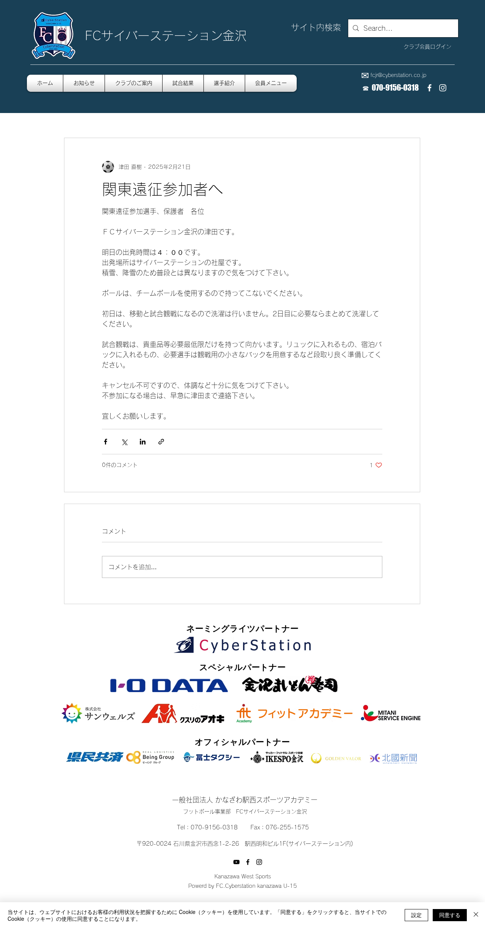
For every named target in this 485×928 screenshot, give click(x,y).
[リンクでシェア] (161, 441)
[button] (271, 83)
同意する (449, 915)
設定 (416, 915)
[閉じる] (475, 915)
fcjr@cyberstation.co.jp (398, 75)
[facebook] (429, 88)
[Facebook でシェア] (105, 441)
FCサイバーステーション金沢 (166, 36)
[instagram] (442, 88)
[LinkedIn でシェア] (142, 441)
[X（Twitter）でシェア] (124, 441)
